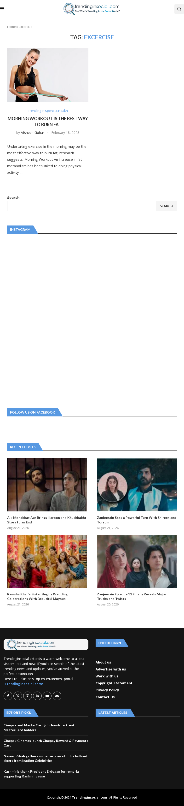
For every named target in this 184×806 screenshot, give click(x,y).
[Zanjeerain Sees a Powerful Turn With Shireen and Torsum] (137, 484)
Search (13, 197)
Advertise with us (111, 669)
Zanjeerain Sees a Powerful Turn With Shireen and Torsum (136, 520)
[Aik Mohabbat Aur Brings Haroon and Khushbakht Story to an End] (47, 484)
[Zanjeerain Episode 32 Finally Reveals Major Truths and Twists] (137, 561)
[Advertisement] (43, 320)
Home (11, 26)
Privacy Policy (107, 690)
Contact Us (105, 697)
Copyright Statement (114, 683)
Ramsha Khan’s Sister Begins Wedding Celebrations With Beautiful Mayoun (37, 596)
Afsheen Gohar (32, 132)
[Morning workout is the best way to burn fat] (47, 75)
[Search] (179, 9)
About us (103, 662)
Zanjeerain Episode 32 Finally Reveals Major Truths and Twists (131, 596)
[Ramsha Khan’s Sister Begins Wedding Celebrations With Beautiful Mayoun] (47, 561)
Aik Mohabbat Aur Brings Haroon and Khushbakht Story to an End (46, 520)
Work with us (107, 676)
